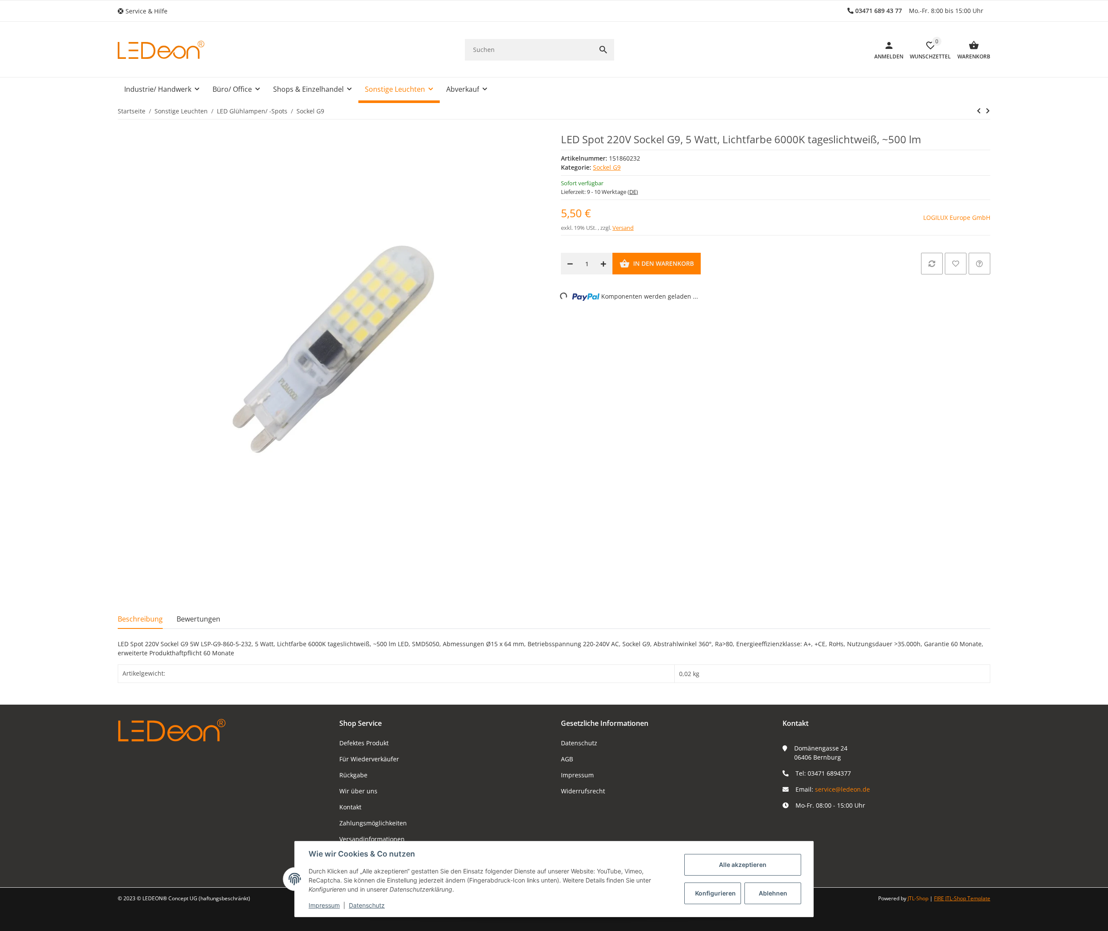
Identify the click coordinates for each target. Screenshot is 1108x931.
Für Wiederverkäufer (369, 759)
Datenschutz (579, 743)
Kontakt (350, 807)
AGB (567, 759)
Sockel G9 (607, 167)
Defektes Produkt (364, 743)
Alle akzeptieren (743, 864)
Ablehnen (773, 893)
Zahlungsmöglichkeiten (373, 823)
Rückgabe (353, 775)
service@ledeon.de (842, 789)
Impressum (577, 775)
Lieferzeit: (599, 192)
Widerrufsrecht (583, 791)
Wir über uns (358, 791)
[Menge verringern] (570, 263)
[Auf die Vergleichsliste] (932, 263)
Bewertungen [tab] (198, 619)
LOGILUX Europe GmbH (956, 217)
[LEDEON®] (161, 50)
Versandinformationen (372, 839)
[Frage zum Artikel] (979, 263)
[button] (146, 11)
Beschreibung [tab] (140, 619)
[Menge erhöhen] (603, 263)
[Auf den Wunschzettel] (955, 263)
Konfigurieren (715, 893)
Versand (623, 228)
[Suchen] (603, 50)
